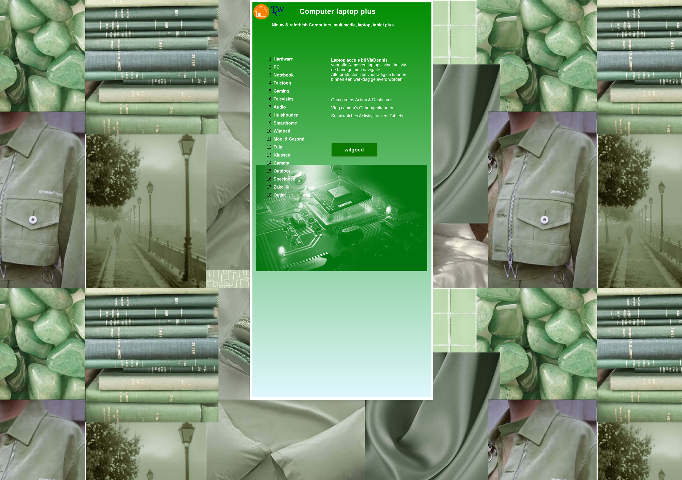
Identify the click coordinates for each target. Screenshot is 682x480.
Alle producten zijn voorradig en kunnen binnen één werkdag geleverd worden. (368, 77)
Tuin (278, 147)
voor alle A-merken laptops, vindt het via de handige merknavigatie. (368, 67)
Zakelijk (281, 187)
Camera (281, 163)
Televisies (284, 99)
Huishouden (286, 115)
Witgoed (282, 131)
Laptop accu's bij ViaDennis (359, 60)
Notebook (284, 75)
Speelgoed (284, 179)
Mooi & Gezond (289, 139)
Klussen (282, 155)
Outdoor (282, 171)
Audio (280, 107)
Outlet (280, 195)
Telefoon (282, 83)
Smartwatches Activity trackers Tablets (367, 116)
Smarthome (285, 123)
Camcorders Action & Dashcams (361, 100)
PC (277, 67)
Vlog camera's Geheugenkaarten (362, 108)
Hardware (283, 59)
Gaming (281, 91)
